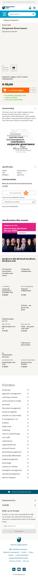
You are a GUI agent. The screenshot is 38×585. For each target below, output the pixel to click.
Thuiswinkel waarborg (19, 549)
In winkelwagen (15, 90)
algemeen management (11, 394)
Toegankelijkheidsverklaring (18, 558)
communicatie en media (11, 401)
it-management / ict (10, 419)
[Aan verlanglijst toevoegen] (33, 90)
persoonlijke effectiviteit (11, 456)
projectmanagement (10, 459)
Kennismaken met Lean (8, 363)
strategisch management (12, 470)
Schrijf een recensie (12, 202)
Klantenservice (8, 500)
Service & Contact (15, 561)
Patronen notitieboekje (26, 290)
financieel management (11, 408)
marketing (6, 430)
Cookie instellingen (21, 555)
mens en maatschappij (11, 434)
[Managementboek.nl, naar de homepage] (8, 9)
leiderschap (6, 426)
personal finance (8, 448)
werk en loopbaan (9, 478)
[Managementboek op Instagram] (24, 569)
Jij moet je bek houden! (26, 363)
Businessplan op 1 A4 (8, 327)
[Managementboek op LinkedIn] (13, 569)
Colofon (23, 552)
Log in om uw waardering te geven (13, 197)
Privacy (30, 552)
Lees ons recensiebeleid (10, 206)
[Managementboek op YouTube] (19, 569)
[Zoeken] (33, 14)
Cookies (11, 555)
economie (6, 405)
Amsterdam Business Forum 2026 (15, 229)
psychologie (6, 463)
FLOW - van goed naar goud (27, 327)
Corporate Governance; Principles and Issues (7, 290)
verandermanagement (11, 474)
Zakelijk (5, 505)
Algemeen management (11, 20)
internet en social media (11, 416)
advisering (6, 390)
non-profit (6, 437)
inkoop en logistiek (9, 412)
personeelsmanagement (11, 452)
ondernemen (7, 441)
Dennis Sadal (6, 25)
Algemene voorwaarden (11, 552)
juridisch (5, 423)
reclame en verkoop (9, 467)
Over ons (26, 561)
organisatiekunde (9, 445)
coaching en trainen (10, 397)
